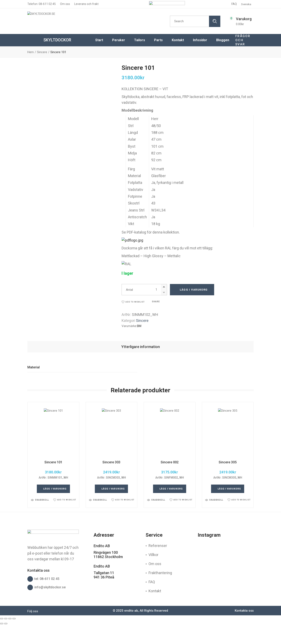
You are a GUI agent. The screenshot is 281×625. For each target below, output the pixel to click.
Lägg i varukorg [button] (55, 488)
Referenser (158, 545)
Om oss (64, 4)
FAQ (234, 4)
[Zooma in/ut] (1, 618)
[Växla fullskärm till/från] (5, 618)
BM (139, 326)
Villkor (153, 555)
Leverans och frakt (86, 4)
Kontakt (155, 591)
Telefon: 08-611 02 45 (41, 4)
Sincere (142, 320)
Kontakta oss (244, 610)
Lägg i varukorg (194, 289)
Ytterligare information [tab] (140, 347)
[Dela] (10, 618)
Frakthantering (160, 573)
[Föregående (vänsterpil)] (1, 623)
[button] (133, 302)
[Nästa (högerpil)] (5, 623)
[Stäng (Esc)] (14, 618)
